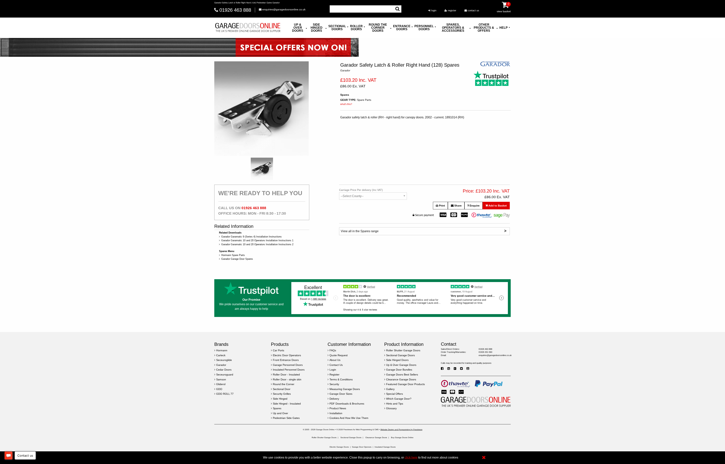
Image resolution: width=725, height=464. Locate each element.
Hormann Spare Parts (233, 255)
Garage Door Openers (361, 447)
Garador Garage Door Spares (237, 258)
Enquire (474, 205)
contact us (473, 10)
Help (503, 27)
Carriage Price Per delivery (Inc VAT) (361, 189)
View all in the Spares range (423, 231)
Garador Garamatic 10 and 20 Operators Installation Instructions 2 (257, 244)
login (433, 10)
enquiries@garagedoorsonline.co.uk (283, 9)
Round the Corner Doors (378, 27)
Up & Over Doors (297, 27)
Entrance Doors (401, 28)
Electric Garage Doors (339, 447)
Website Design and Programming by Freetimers (401, 430)
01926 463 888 (235, 10)
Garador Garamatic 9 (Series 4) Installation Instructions (251, 236)
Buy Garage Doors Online (402, 437)
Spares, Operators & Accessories (453, 27)
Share (458, 205)
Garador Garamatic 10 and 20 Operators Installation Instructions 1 (257, 240)
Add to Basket (497, 205)
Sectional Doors (337, 28)
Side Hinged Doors (316, 27)
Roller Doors (356, 28)
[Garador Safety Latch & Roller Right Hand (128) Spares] (261, 108)
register (451, 10)
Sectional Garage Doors (350, 437)
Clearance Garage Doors (376, 437)
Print (441, 205)
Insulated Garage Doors (385, 447)
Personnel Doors (424, 28)
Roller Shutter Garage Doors (324, 437)
